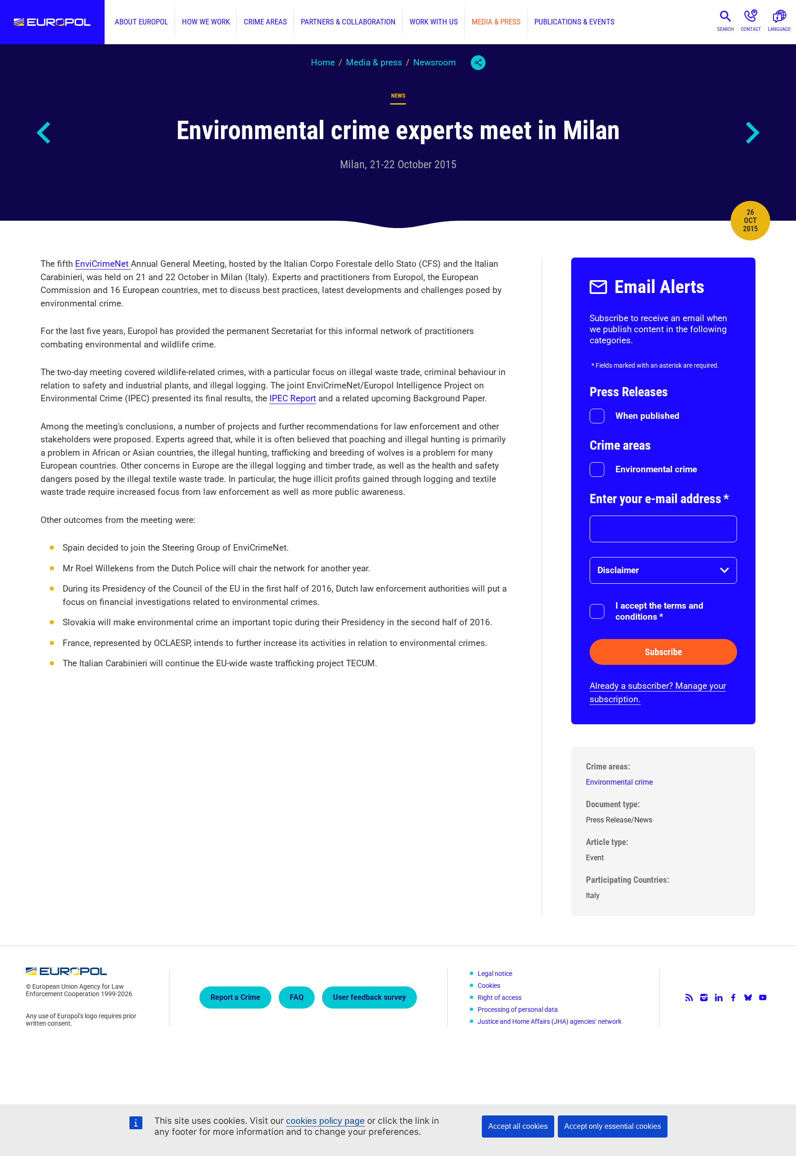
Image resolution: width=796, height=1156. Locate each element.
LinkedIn (718, 997)
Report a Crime (235, 997)
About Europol (141, 22)
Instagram (703, 997)
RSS (689, 997)
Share (478, 62)
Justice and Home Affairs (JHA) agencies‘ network (549, 1021)
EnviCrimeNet (103, 263)
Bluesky (748, 997)
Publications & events (574, 22)
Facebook (733, 997)
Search (725, 29)
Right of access (499, 997)
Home (323, 62)
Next (751, 132)
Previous (44, 132)
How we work (206, 22)
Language (779, 29)
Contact (751, 29)
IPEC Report (292, 398)
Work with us (434, 22)
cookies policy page (325, 1121)
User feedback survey (369, 997)
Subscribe (663, 651)
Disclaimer (618, 570)
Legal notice (495, 973)
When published (647, 416)
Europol (52, 22)
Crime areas (265, 22)
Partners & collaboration (348, 22)
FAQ (297, 997)
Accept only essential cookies (612, 1126)
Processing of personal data (518, 1009)
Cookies (489, 985)
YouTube (762, 997)
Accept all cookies (518, 1126)
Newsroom (434, 62)
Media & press (496, 22)
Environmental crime (656, 469)
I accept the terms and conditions (659, 611)
